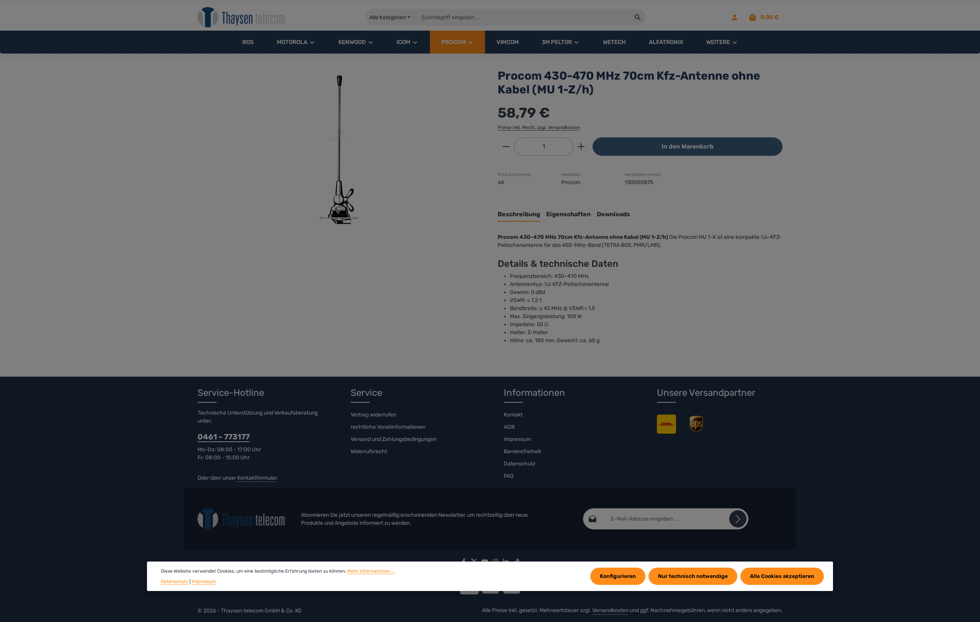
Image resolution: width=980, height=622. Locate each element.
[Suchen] (638, 17)
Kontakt (513, 414)
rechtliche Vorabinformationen (388, 427)
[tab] (519, 215)
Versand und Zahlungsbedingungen (393, 439)
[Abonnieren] (737, 518)
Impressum (517, 439)
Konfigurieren (618, 576)
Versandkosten (610, 610)
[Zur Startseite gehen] (242, 17)
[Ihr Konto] (734, 17)
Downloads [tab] (613, 214)
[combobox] (522, 17)
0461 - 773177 (224, 436)
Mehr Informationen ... (371, 571)
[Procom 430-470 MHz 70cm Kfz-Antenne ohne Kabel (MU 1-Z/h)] (340, 151)
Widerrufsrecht (369, 451)
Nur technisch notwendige (693, 576)
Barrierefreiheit (522, 451)
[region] (340, 151)
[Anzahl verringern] (506, 146)
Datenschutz (520, 463)
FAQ (508, 476)
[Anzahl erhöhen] (581, 146)
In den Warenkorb (688, 146)
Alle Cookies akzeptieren (782, 576)
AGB (509, 427)
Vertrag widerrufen (373, 414)
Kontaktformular (257, 478)
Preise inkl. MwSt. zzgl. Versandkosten (539, 127)
